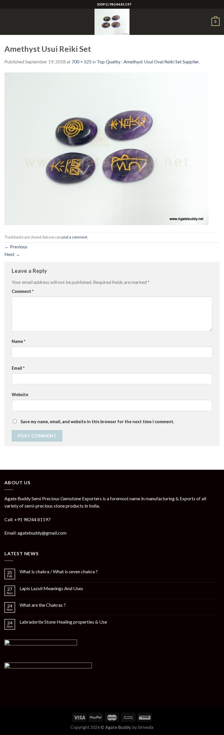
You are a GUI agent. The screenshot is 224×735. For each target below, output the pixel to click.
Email (18, 368)
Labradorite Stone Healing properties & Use (63, 621)
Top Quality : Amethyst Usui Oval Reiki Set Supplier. (148, 61)
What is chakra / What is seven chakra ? (59, 571)
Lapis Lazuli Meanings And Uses (51, 588)
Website (20, 394)
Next (12, 254)
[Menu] (7, 22)
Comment (23, 291)
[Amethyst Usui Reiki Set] (106, 148)
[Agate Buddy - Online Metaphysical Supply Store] (112, 22)
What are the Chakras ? (43, 605)
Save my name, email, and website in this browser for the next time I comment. (97, 421)
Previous (15, 246)
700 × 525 (81, 61)
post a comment (74, 237)
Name (18, 341)
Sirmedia (145, 727)
